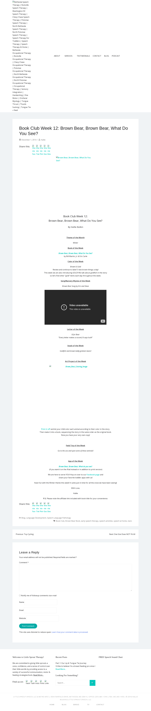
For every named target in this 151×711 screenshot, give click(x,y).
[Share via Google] (45, 154)
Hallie (43, 140)
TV (88, 704)
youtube (130, 56)
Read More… (38, 675)
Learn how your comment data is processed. (70, 632)
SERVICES (68, 56)
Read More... (61, 669)
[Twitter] (33, 683)
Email (21, 610)
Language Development (36, 518)
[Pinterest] (42, 683)
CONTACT (97, 56)
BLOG (106, 56)
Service (76, 704)
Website (22, 618)
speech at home (120, 521)
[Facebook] (28, 683)
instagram (137, 56)
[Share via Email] (49, 154)
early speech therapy (89, 521)
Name (21, 602)
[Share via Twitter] (37, 154)
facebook (124, 56)
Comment (24, 562)
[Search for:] (75, 683)
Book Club (60, 521)
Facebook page (93, 474)
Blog (23, 518)
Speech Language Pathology (59, 518)
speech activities (106, 521)
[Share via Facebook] (33, 154)
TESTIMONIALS (83, 56)
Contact (100, 704)
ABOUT (57, 56)
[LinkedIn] (47, 683)
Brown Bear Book (72, 521)
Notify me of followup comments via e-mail (38, 595)
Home (52, 704)
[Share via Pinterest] (41, 154)
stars (130, 521)
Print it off (45, 429)
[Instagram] (37, 683)
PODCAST (116, 56)
